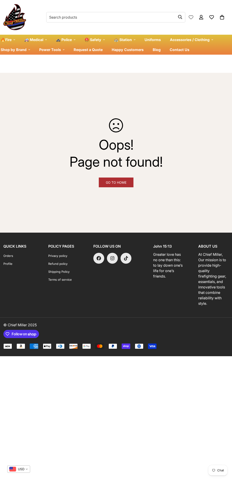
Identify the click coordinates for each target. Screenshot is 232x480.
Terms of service (60, 279)
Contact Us (179, 49)
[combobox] (18, 469)
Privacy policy (57, 256)
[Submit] (180, 17)
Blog (157, 49)
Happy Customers (128, 49)
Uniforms (153, 39)
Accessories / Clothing (190, 39)
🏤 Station (123, 39)
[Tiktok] (126, 258)
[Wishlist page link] (191, 17)
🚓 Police (64, 39)
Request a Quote (88, 49)
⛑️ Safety (93, 39)
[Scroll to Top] (223, 455)
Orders (8, 256)
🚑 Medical (33, 39)
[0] (222, 17)
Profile (7, 264)
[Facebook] (98, 258)
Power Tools (50, 49)
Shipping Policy (59, 271)
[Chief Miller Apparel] (14, 17)
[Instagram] (112, 258)
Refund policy (58, 264)
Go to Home (116, 182)
